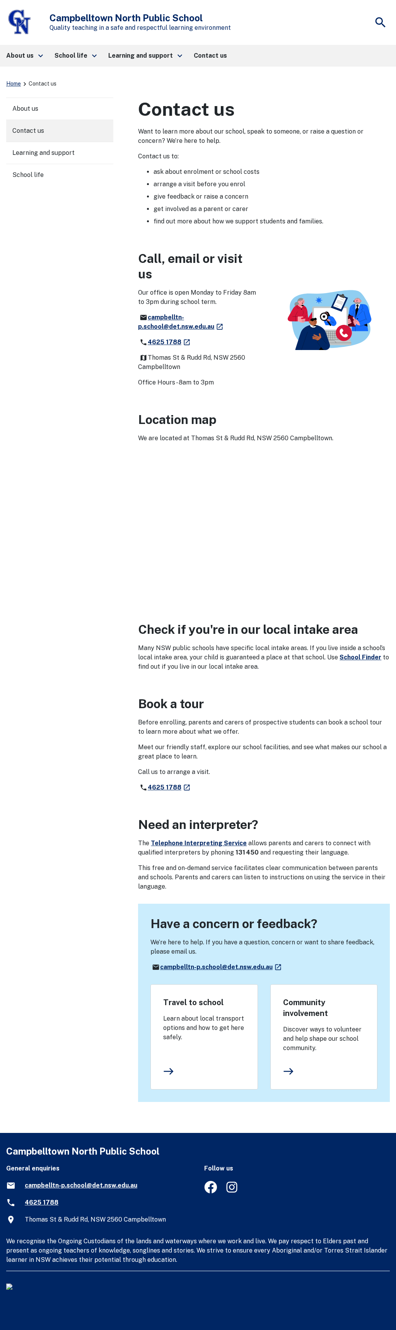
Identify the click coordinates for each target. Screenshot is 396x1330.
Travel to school (193, 1002)
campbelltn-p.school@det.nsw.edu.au (221, 967)
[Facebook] (210, 1191)
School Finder (360, 657)
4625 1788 (169, 342)
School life (28, 174)
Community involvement (305, 1008)
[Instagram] (232, 1191)
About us (25, 108)
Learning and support (43, 152)
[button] (24, 56)
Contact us (28, 130)
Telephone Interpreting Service (199, 843)
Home (13, 84)
